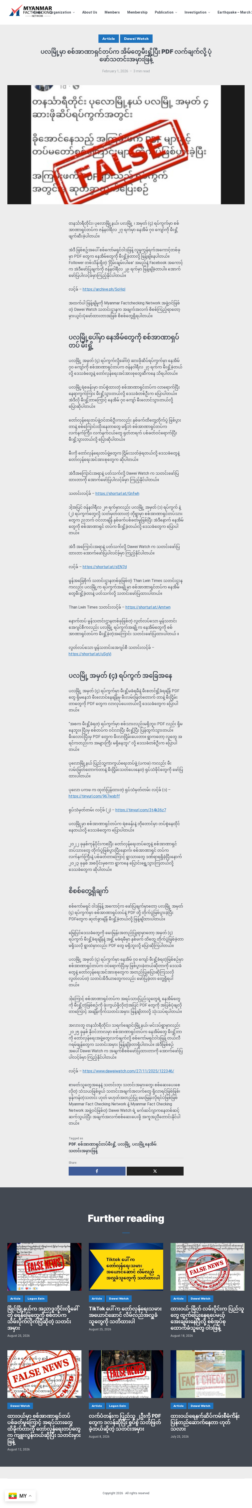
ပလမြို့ (124, 1144)
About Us (89, 12)
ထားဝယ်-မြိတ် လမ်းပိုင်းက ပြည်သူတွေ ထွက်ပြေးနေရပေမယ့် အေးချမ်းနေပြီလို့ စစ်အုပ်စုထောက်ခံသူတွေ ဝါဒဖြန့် (207, 1318)
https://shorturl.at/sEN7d (105, 567)
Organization (60, 12)
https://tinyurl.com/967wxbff (94, 796)
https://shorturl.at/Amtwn (148, 607)
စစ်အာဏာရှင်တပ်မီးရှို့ (97, 1144)
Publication (164, 12)
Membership (137, 12)
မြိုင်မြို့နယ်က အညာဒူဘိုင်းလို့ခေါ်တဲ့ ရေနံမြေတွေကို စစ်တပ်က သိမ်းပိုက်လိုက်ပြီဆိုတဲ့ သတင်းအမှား (42, 1318)
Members (112, 12)
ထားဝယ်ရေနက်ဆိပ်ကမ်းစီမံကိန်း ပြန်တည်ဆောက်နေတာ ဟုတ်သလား (205, 1422)
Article (108, 38)
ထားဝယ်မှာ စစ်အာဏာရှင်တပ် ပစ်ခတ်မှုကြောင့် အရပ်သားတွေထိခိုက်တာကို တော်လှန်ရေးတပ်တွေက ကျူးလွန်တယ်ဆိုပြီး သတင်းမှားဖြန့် (44, 1429)
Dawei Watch (136, 38)
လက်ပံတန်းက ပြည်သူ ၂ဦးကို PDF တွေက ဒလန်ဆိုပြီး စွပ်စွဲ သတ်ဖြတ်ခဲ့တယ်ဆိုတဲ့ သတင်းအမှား (125, 1422)
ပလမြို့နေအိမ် (144, 1144)
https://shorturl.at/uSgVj (90, 654)
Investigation (195, 12)
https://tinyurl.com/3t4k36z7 (140, 810)
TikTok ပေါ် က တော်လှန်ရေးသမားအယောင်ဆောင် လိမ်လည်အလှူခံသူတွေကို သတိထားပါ (125, 1315)
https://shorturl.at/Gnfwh (117, 493)
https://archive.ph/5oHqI (104, 289)
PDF (72, 1144)
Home (37, 12)
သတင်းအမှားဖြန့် (83, 1150)
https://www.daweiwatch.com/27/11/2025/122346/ (128, 1071)
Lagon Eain (36, 1298)
